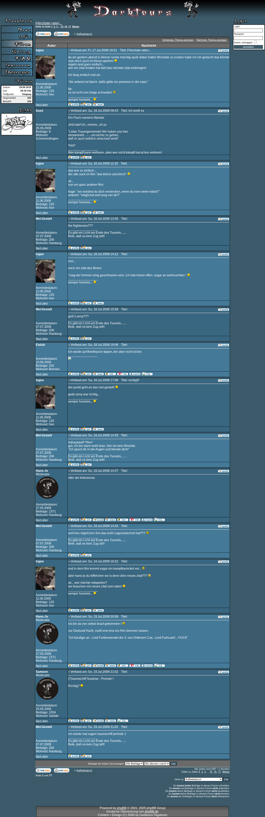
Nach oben (42, 104)
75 (62, 26)
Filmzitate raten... (49, 23)
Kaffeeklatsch (84, 34)
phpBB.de (151, 811)
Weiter (75, 26)
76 (65, 26)
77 (69, 26)
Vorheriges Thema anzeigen (177, 40)
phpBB (121, 808)
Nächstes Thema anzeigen (212, 40)
